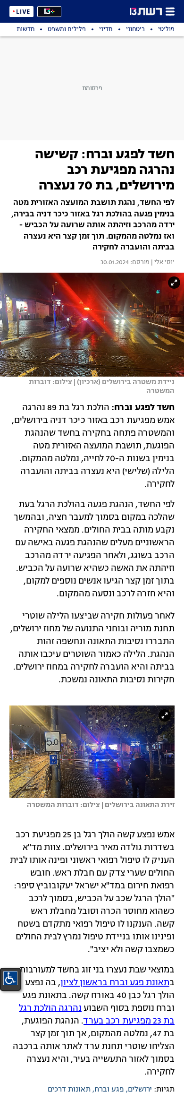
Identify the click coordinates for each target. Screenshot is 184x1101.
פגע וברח (109, 1089)
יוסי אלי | (162, 263)
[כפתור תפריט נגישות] (10, 978)
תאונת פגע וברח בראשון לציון (114, 983)
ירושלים (140, 1089)
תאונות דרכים (69, 1089)
